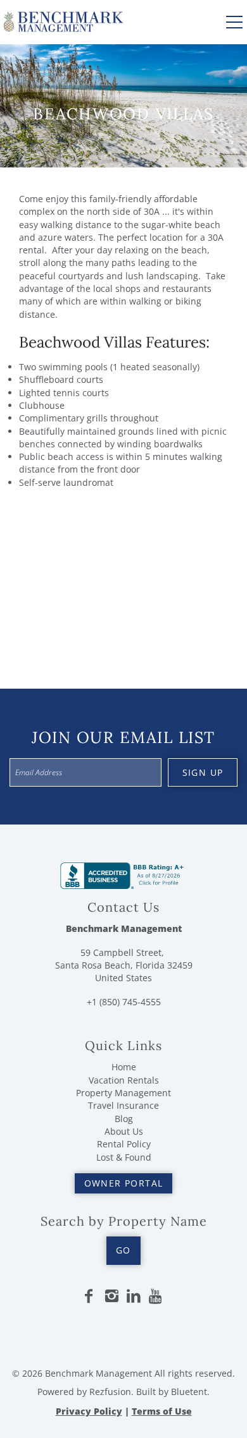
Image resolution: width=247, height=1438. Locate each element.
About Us (123, 1131)
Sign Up (203, 772)
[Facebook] (89, 1296)
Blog (124, 1119)
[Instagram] (111, 1296)
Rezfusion (110, 1392)
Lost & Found (123, 1157)
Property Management (123, 1093)
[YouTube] (156, 1296)
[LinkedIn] (134, 1296)
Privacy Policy (89, 1411)
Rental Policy (124, 1144)
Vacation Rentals (124, 1080)
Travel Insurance (123, 1105)
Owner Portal (123, 1183)
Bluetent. (190, 1392)
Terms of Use (162, 1411)
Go (123, 1250)
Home (123, 1067)
